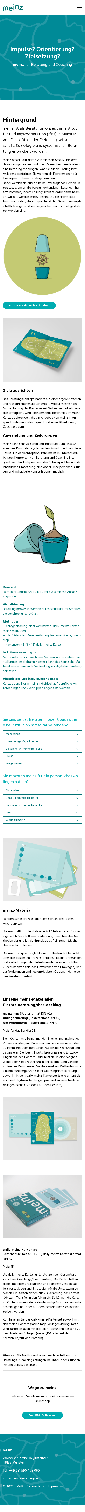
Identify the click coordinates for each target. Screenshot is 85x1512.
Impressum (55, 1486)
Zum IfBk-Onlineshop (42, 1415)
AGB (20, 1486)
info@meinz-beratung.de (20, 1478)
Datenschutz (35, 1486)
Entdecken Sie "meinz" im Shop (29, 305)
